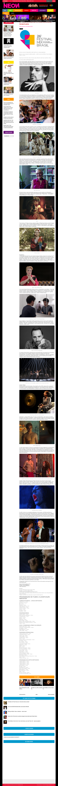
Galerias (50, 10)
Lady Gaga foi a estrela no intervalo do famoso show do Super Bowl (9, 118)
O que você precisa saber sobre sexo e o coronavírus (8, 94)
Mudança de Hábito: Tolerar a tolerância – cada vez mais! (17, 711)
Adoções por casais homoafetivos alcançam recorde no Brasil (8, 57)
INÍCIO (37, 694)
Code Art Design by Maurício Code (48, 784)
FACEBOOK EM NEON (18, 10)
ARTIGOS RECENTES (22, 694)
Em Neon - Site (20, 784)
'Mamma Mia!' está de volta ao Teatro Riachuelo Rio (22, 21)
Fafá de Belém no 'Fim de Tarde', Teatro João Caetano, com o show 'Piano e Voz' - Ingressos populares (24, 721)
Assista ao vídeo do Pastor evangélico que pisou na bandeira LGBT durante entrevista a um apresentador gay (8, 108)
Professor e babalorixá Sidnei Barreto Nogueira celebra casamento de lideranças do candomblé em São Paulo (8, 34)
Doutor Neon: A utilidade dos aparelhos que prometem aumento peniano (9, 73)
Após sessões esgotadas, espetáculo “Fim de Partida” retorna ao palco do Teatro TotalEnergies (36, 21)
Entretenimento (42, 10)
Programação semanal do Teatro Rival (9, 20)
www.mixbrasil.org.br (22, 582)
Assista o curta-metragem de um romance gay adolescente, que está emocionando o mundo (9, 103)
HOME (5, 10)
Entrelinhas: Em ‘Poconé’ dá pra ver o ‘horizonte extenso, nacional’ (18, 701)
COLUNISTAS (26, 10)
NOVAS (10, 10)
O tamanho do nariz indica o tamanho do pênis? (8, 84)
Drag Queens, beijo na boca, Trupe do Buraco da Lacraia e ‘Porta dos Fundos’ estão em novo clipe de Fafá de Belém (9, 122)
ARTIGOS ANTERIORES (51, 694)
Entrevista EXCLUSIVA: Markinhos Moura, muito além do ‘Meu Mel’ (18, 706)
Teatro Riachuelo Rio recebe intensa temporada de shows (49, 21)
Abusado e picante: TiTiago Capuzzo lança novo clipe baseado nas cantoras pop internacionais (8, 126)
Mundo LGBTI (34, 10)
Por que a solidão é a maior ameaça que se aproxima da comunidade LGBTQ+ (8, 46)
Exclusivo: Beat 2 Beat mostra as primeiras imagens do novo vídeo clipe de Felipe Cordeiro (22, 716)
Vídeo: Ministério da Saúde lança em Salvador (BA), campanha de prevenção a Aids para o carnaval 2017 (8, 113)
